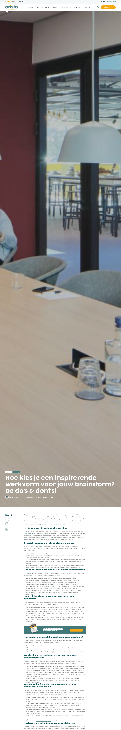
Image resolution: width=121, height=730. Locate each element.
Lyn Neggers (16, 497)
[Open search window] (97, 7)
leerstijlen (55, 586)
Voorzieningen (65, 7)
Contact (86, 7)
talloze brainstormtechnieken (36, 546)
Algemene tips (16, 472)
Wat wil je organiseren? (52, 7)
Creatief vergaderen (29, 533)
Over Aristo (76, 7)
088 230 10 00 (111, 2)
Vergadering (8, 472)
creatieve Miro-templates (43, 721)
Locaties (30, 7)
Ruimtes (39, 7)
